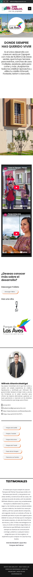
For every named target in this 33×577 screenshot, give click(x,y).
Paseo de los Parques (12, 451)
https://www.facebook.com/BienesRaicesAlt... (16, 411)
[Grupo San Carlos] (12, 8)
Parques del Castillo (11, 427)
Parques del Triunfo (11, 445)
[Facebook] (1, 1)
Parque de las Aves (11, 439)
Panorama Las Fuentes (12, 457)
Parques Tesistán (11, 433)
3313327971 (7, 405)
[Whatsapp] (4, 1)
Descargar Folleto (10, 291)
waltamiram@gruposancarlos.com (11, 1)
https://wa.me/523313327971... (13, 414)
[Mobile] (7, 1)
